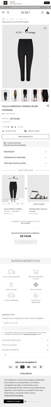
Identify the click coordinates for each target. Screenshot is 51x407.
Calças (21, 19)
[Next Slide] (48, 7)
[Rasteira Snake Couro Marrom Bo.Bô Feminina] (38, 190)
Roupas (11, 19)
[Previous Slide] (2, 7)
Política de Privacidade (30, 334)
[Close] (1, 3)
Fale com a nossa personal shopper (15, 145)
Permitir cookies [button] (14, 401)
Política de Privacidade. (13, 395)
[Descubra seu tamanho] (9, 131)
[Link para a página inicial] (3, 18)
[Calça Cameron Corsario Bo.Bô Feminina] (13, 190)
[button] (32, 401)
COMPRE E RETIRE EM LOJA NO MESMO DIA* (25, 7)
